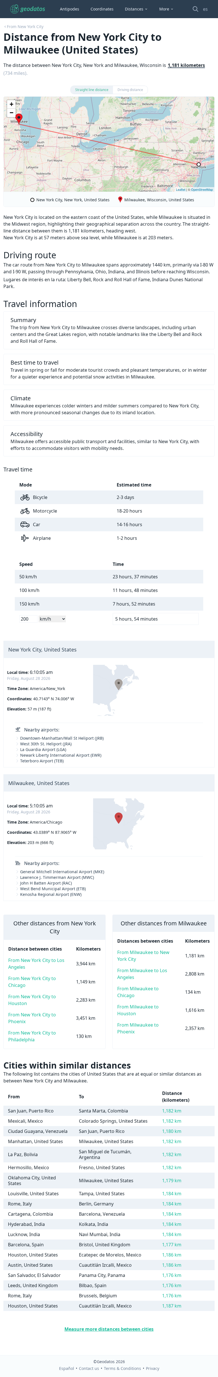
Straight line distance (91, 89)
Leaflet (180, 189)
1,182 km (171, 1111)
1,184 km (171, 1193)
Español (66, 1368)
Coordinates (102, 9)
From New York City (25, 26)
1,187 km (171, 1306)
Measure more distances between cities (109, 1329)
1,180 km (171, 1131)
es (205, 9)
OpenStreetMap (202, 189)
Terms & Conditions (122, 1368)
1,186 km (171, 1255)
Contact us (89, 1368)
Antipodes (69, 9)
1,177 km (171, 1244)
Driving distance (130, 89)
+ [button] (11, 104)
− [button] (11, 112)
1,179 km (171, 1180)
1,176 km (171, 1275)
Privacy (152, 1368)
